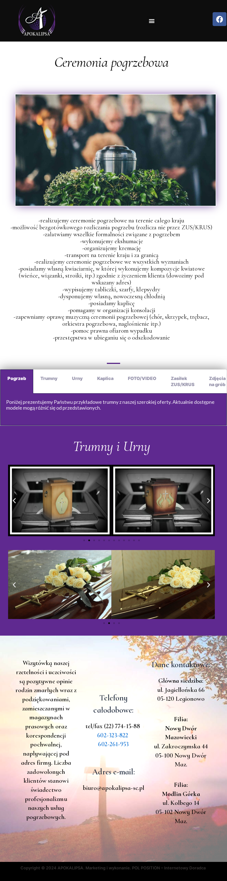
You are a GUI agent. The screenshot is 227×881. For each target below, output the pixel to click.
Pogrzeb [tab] (16, 378)
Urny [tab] (77, 378)
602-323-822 (112, 735)
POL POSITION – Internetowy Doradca (169, 867)
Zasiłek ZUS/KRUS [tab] (183, 381)
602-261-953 (113, 744)
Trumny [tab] (49, 378)
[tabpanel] (113, 410)
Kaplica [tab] (105, 378)
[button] (151, 20)
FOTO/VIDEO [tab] (142, 378)
